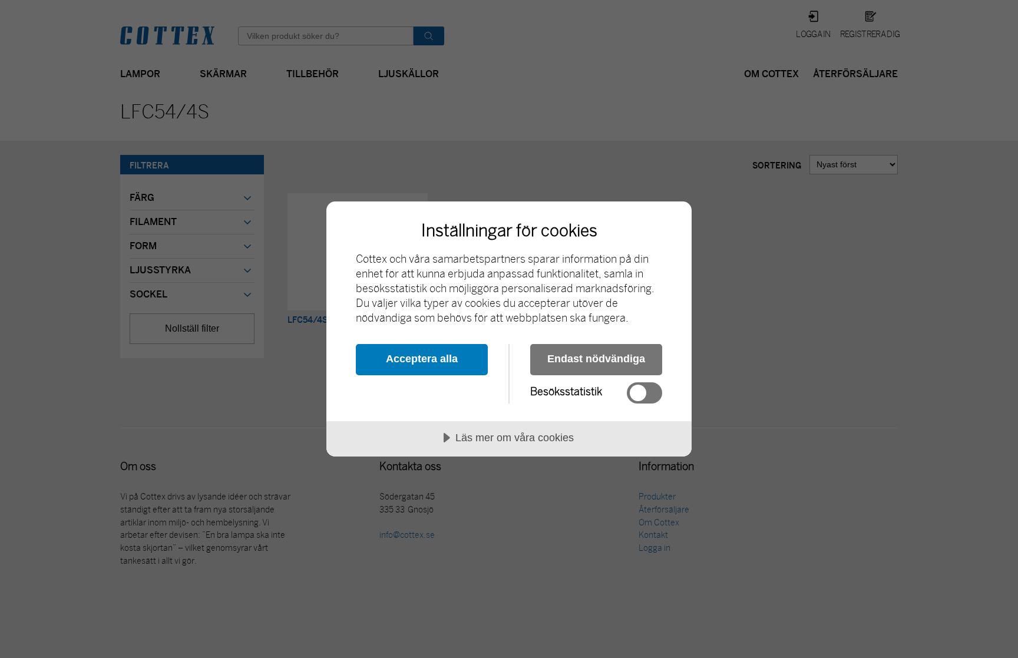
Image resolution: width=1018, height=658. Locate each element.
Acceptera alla (422, 359)
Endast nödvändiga (596, 359)
